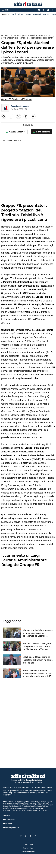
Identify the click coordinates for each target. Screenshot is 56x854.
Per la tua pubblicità (11, 827)
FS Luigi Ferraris (12, 140)
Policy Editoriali (9, 819)
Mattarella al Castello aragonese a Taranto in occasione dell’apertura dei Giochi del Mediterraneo (37, 633)
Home (4, 35)
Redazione (7, 823)
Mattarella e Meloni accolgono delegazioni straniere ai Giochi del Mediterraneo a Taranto (37, 646)
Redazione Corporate (20, 106)
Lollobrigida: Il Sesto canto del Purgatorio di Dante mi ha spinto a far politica (38, 660)
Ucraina (46, 14)
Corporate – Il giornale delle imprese (25, 35)
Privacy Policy (28, 844)
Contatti (6, 815)
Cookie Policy (28, 848)
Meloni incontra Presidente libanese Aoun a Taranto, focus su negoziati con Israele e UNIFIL (38, 673)
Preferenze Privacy (28, 852)
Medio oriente (17, 14)
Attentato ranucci (33, 14)
